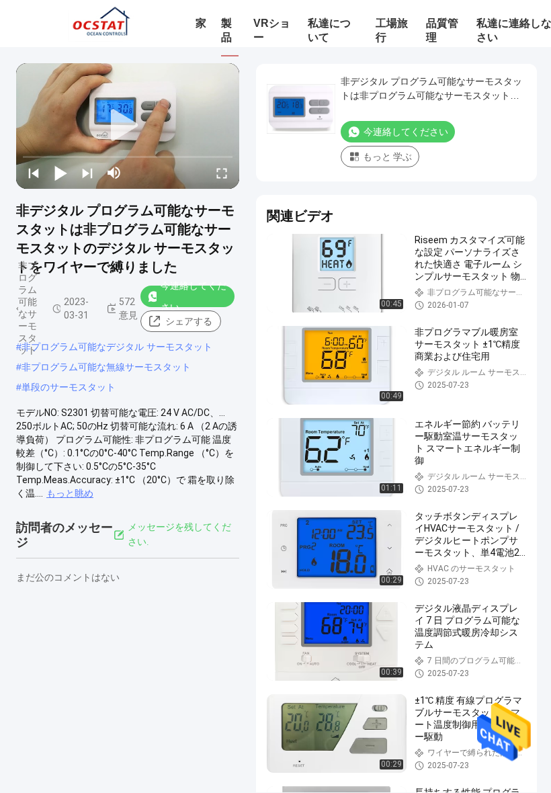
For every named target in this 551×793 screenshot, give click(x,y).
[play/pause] (60, 173)
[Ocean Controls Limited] (99, 23)
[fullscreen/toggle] (221, 173)
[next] (87, 173)
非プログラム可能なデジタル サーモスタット (117, 346)
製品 (226, 30)
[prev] (33, 173)
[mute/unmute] (114, 173)
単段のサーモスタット (69, 387)
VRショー (271, 30)
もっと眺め (69, 493)
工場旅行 (392, 30)
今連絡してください (193, 296)
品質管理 (442, 30)
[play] (127, 125)
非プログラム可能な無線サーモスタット (106, 367)
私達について (329, 30)
